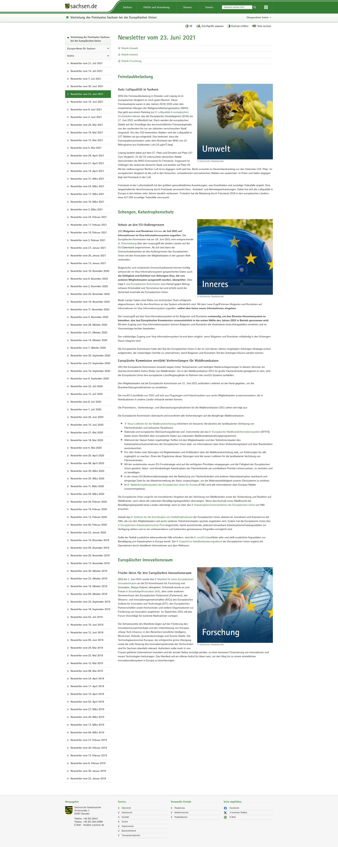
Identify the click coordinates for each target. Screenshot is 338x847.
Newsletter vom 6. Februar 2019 (88, 763)
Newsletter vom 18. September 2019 (90, 609)
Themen (187, 7)
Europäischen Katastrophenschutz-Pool (143, 525)
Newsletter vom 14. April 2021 (87, 171)
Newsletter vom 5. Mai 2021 (86, 147)
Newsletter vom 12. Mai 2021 (87, 140)
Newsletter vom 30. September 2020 (90, 355)
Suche (125, 821)
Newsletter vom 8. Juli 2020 (86, 401)
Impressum (127, 812)
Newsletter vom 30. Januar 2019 (88, 770)
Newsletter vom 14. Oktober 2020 (89, 340)
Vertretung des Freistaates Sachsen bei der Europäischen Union (113, 17)
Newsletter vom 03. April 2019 (87, 701)
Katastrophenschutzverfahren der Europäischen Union (224, 504)
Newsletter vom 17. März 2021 (87, 194)
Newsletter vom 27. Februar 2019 (89, 740)
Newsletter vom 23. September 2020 (90, 363)
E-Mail (233, 817)
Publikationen (181, 817)
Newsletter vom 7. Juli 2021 (86, 78)
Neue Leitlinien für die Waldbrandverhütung (152, 423)
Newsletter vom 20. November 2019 (90, 555)
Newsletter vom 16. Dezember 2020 (90, 271)
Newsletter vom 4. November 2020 (89, 317)
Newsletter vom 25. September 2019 (90, 601)
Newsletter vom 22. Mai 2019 (87, 655)
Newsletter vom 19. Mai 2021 (87, 132)
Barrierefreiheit (129, 831)
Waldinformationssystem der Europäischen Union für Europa (164, 484)
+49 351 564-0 (90, 818)
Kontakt (125, 817)
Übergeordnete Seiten (257, 17)
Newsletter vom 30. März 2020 (87, 471)
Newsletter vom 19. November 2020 (90, 301)
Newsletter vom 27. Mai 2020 (87, 432)
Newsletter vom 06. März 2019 (87, 732)
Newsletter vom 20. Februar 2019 (89, 747)
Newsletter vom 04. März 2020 (87, 494)
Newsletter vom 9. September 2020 (90, 378)
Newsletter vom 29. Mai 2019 (87, 647)
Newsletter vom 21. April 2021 (87, 163)
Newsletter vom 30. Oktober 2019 (89, 571)
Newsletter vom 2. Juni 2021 (86, 117)
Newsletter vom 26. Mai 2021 (87, 124)
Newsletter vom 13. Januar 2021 (88, 263)
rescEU (201, 537)
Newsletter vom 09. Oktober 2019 (89, 594)
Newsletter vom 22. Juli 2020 (87, 386)
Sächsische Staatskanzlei (87, 807)
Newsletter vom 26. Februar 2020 (89, 501)
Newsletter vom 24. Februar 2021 (89, 217)
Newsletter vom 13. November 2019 (90, 563)
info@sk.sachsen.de (93, 825)
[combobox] (237, 7)
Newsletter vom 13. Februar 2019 (89, 755)
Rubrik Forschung (131, 61)
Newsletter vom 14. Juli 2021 (87, 71)
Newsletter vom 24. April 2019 (87, 678)
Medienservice (181, 812)
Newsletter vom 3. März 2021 (87, 209)
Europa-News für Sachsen (81, 48)
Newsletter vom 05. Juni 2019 (87, 640)
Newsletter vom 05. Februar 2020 (89, 524)
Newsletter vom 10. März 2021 (87, 201)
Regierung (179, 808)
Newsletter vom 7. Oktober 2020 (88, 347)
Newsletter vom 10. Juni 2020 (87, 424)
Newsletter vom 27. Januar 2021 (88, 247)
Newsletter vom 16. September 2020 (90, 371)
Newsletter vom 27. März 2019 (87, 709)
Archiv (70, 55)
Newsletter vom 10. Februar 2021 (89, 232)
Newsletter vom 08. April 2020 (87, 463)
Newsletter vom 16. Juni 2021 (87, 101)
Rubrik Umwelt (129, 48)
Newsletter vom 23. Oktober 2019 (89, 578)
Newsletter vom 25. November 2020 (90, 294)
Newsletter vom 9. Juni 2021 (86, 109)
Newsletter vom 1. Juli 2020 (86, 409)
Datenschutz (128, 826)
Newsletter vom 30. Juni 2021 (87, 86)
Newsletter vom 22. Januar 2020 (88, 532)
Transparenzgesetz (131, 835)
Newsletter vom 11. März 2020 (87, 486)
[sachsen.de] (89, 7)
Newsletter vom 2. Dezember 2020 (89, 286)
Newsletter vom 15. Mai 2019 (87, 663)
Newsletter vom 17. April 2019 (87, 686)
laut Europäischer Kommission (143, 284)
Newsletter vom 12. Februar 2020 (89, 517)
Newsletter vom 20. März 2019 (87, 717)
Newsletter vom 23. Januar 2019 (88, 778)
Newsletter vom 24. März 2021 (87, 186)
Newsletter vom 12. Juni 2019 (87, 632)
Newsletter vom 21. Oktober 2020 (89, 332)
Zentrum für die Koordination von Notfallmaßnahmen (163, 517)
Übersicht (126, 808)
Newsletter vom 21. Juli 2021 (87, 63)
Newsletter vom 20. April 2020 (87, 455)
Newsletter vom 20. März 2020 (87, 478)
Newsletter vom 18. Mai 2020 (87, 440)
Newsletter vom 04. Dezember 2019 (90, 547)
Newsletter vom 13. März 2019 (87, 724)
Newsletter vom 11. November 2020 (90, 309)
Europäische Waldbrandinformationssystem (236, 431)
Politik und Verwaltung (156, 7)
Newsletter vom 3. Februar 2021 (88, 240)
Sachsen (127, 7)
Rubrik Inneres (129, 54)
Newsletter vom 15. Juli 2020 (87, 394)
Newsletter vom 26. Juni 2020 (87, 417)
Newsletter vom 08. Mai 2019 (87, 671)
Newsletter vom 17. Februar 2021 (89, 224)
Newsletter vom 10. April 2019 (87, 694)
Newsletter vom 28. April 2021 (87, 155)
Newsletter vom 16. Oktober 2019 (89, 586)
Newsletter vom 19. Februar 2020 (89, 509)
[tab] (89, 802)
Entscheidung (128, 243)
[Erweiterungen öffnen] (266, 7)
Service (209, 7)
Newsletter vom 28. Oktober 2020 (89, 324)
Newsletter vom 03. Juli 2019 (87, 617)
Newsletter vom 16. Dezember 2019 (90, 540)
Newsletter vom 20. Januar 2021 (88, 255)
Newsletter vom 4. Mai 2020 (86, 447)
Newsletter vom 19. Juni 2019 (87, 624)
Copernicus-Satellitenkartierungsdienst (200, 541)
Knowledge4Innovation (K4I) (144, 591)
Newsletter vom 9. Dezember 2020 (89, 278)
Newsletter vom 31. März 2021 (87, 178)
